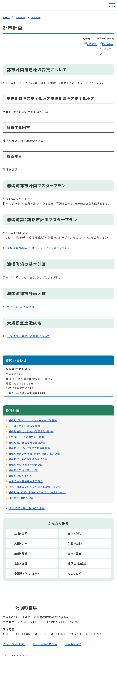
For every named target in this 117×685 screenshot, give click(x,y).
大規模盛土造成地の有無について (28, 336)
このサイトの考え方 (45, 644)
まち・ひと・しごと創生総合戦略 (26, 437)
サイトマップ (73, 644)
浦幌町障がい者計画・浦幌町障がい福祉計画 (34, 453)
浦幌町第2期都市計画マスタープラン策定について (38, 248)
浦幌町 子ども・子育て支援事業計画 (29, 448)
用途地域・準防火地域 (21, 307)
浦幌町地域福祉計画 (20, 475)
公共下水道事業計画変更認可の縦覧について (35, 486)
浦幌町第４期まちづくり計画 (27, 508)
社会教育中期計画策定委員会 (26, 426)
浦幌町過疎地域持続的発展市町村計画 (31, 431)
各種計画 (36, 17)
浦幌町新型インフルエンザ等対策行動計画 (33, 420)
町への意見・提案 (14, 644)
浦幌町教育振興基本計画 (23, 470)
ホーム (6, 17)
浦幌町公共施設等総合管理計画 (27, 442)
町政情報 (20, 17)
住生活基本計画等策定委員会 (26, 481)
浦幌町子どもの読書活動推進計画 (28, 459)
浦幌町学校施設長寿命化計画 (26, 464)
